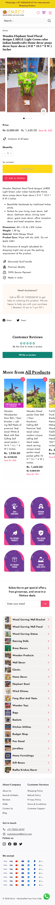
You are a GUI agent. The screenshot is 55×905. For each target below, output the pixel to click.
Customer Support (36, 808)
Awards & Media (10, 795)
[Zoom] (43, 111)
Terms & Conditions (37, 804)
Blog (5, 812)
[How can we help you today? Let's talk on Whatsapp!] (46, 899)
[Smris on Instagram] (4, 843)
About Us (7, 790)
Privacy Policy (34, 799)
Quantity (7, 147)
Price (6, 125)
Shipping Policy (35, 790)
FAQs (5, 804)
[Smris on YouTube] (15, 843)
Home (5, 30)
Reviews (6, 799)
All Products (37, 372)
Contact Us (8, 808)
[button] (38, 13)
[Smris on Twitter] (20, 843)
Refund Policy (34, 795)
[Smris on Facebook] (9, 843)
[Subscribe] (45, 604)
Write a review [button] (27, 355)
